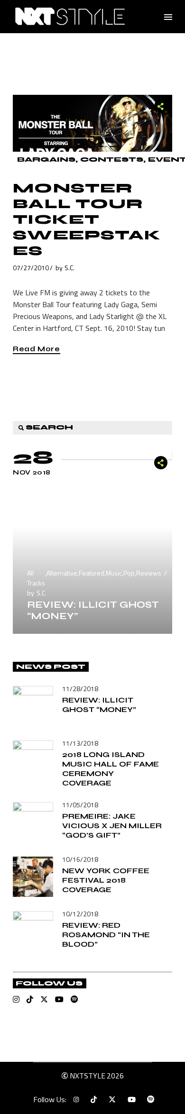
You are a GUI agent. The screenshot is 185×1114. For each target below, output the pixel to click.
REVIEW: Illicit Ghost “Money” (93, 610)
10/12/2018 (80, 914)
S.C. (69, 268)
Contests (111, 159)
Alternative (61, 573)
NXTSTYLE (87, 1075)
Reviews (148, 573)
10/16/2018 (80, 859)
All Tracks (36, 578)
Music (114, 573)
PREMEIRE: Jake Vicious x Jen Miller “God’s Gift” (112, 826)
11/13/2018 (80, 743)
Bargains (46, 159)
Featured (91, 573)
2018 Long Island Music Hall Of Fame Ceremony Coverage (110, 768)
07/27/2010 (31, 268)
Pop (129, 573)
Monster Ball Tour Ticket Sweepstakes (87, 219)
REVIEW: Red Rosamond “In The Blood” (106, 935)
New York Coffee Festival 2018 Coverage (105, 880)
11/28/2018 (80, 689)
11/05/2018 (80, 805)
